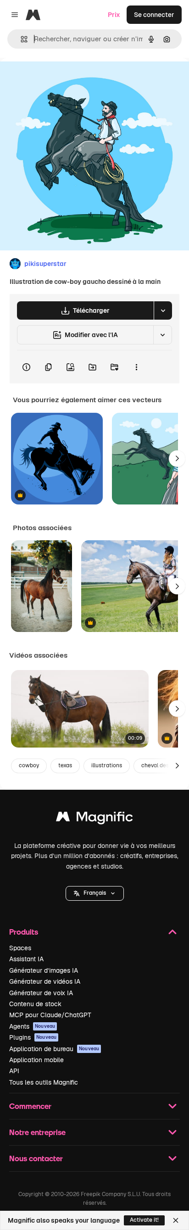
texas (65, 765)
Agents (32, 1026)
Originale (60, 78)
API (14, 1071)
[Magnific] (94, 819)
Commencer (30, 1106)
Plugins (32, 1037)
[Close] (175, 1220)
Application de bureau (54, 1049)
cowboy (29, 765)
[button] (95, 893)
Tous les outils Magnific (43, 1082)
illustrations (106, 765)
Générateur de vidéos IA (44, 981)
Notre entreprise (37, 1132)
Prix (114, 15)
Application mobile (36, 1060)
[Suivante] (177, 458)
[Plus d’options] (136, 367)
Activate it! (144, 1220)
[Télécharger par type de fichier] (163, 310)
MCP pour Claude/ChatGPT (50, 1015)
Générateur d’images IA (43, 970)
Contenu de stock (35, 1004)
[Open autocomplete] (20, 39)
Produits (23, 931)
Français (94, 893)
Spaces (20, 948)
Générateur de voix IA (41, 993)
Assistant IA (26, 959)
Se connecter (154, 15)
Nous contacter (36, 1158)
